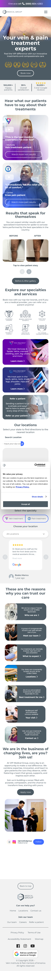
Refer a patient (36, 922)
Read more (17, 558)
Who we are (31, 615)
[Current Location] (22, 443)
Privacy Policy (17, 932)
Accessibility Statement (19, 939)
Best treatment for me (31, 697)
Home (13, 911)
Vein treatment (16, 518)
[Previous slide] (22, 271)
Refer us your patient (17, 415)
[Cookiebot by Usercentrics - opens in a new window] (37, 465)
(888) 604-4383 (34, 3)
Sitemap (39, 939)
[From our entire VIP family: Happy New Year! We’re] (13, 869)
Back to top (25, 886)
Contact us (31, 738)
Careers (23, 922)
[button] (45, 557)
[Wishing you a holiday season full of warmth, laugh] (37, 869)
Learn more (17, 361)
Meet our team (31, 635)
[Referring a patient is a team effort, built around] (13, 854)
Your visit (31, 717)
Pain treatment (39, 518)
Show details (37, 497)
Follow (38, 842)
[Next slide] (28, 271)
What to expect (31, 656)
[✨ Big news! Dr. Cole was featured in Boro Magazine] (37, 854)
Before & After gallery (25, 281)
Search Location (13, 437)
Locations (31, 677)
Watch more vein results (24, 154)
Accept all (25, 504)
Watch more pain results (23, 202)
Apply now (25, 792)
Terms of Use (34, 932)
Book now (26, 73)
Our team (12, 922)
